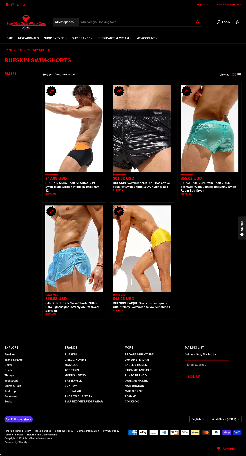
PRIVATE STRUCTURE (139, 354)
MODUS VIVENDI (75, 375)
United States (227, 4)
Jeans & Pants (14, 359)
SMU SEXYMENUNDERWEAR (84, 401)
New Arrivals (28, 38)
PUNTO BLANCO (136, 375)
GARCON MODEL (136, 380)
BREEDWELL (73, 380)
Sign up (194, 376)
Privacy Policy (111, 431)
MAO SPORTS (134, 391)
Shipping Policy (64, 431)
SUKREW (71, 385)
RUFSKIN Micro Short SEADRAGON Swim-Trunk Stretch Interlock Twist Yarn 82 (72, 186)
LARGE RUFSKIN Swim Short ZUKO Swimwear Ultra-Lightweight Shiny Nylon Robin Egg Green (208, 186)
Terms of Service (14, 434)
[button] (224, 22)
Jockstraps (11, 380)
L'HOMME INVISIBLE (138, 370)
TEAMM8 (130, 396)
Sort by (47, 74)
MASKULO (72, 364)
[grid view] (233, 74)
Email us (10, 354)
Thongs (9, 375)
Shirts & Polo (13, 385)
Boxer (8, 364)
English (200, 4)
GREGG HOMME (75, 359)
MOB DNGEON (134, 385)
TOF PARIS (72, 370)
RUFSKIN (50, 194)
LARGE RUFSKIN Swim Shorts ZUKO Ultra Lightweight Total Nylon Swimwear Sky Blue (72, 307)
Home (9, 38)
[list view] (238, 74)
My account (146, 38)
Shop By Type (54, 38)
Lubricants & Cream (114, 38)
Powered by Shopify (16, 442)
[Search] (198, 22)
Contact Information (88, 431)
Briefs (8, 370)
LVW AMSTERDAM (137, 359)
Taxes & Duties (43, 431)
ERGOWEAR (73, 391)
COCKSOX (132, 401)
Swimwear (11, 396)
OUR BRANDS (81, 38)
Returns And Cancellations (42, 434)
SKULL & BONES (136, 364)
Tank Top (10, 391)
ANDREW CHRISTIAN (78, 396)
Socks (8, 401)
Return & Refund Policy (18, 431)
